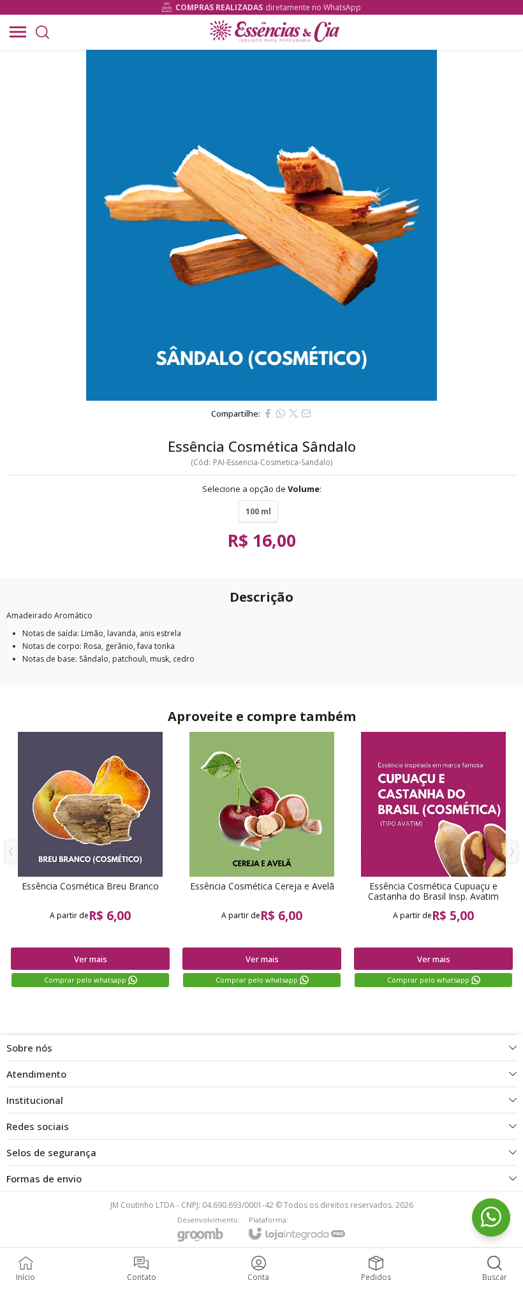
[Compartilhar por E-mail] (306, 413)
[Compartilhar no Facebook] (267, 413)
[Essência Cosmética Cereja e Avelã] (262, 861)
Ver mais (90, 959)
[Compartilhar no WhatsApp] (280, 413)
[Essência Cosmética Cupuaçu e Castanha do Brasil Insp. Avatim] (433, 861)
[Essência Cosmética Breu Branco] (90, 861)
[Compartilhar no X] (293, 413)
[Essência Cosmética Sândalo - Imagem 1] (261, 225)
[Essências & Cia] (274, 32)
